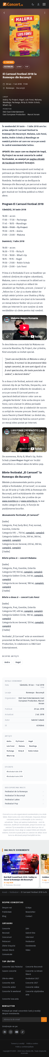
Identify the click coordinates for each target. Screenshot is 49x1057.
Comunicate (7, 954)
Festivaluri (8, 67)
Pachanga (16, 102)
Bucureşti (20, 88)
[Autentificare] (38, 4)
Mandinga (7, 102)
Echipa (28, 908)
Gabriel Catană (37, 720)
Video (28, 950)
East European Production (14, 114)
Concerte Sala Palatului (12, 967)
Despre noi (7, 908)
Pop (26, 67)
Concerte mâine (32, 987)
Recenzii (5, 933)
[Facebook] (4, 1031)
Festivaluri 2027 (32, 978)
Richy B (24, 102)
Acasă (4, 892)
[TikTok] (22, 1031)
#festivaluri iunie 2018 (15, 776)
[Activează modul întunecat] (32, 4)
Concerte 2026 (8, 983)
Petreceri (6, 941)
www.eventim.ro (10, 501)
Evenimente (31, 946)
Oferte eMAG (7, 978)
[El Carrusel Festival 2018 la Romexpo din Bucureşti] (24, 35)
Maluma (38, 100)
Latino (19, 67)
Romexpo (10, 88)
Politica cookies (32, 1044)
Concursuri (7, 937)
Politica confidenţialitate (25, 1047)
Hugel (21, 100)
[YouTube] (16, 1031)
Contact (29, 916)
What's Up (7, 105)
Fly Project (13, 100)
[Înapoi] (4, 13)
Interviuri (30, 937)
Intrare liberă (8, 950)
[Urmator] (46, 871)
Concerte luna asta (10, 999)
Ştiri (27, 928)
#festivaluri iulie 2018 (14, 772)
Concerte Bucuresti (34, 967)
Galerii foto (30, 933)
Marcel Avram (33, 114)
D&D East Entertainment (13, 112)
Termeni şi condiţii (17, 1044)
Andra (5, 100)
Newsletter (30, 912)
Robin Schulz (34, 102)
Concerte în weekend (11, 991)
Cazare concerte (9, 971)
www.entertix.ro (29, 501)
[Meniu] (44, 4)
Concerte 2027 (32, 983)
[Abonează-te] (44, 1019)
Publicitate (7, 912)
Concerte (6, 928)
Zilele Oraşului (8, 946)
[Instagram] (10, 1031)
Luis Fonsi (29, 100)
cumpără (30, 533)
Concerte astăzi (9, 987)
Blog (4, 916)
